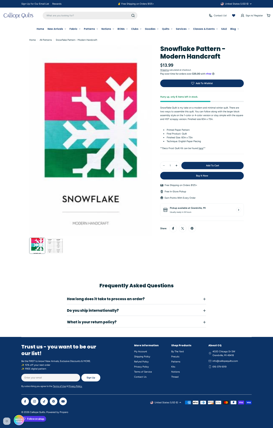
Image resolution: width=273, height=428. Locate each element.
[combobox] (90, 15)
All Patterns (46, 39)
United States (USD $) (237, 3)
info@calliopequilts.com (225, 361)
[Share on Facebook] (173, 228)
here (201, 148)
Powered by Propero (57, 412)
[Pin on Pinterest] (192, 228)
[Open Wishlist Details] (234, 15)
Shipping (164, 70)
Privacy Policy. (75, 386)
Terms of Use (59, 386)
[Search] (133, 15)
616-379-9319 (219, 366)
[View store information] (238, 209)
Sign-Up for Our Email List (35, 3)
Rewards (56, 3)
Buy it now (202, 175)
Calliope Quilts (37, 412)
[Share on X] (182, 228)
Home (32, 39)
